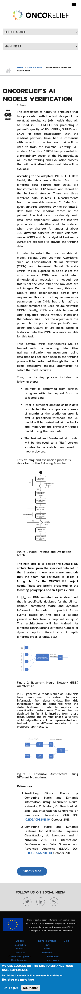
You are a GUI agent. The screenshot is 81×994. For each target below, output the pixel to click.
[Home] (40, 14)
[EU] (13, 924)
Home (8, 70)
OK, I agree (11, 988)
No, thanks (30, 987)
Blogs (20, 67)
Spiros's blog (35, 67)
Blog (66, 941)
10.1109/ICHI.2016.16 (37, 819)
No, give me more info (18, 979)
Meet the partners (19, 960)
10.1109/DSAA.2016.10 (38, 853)
